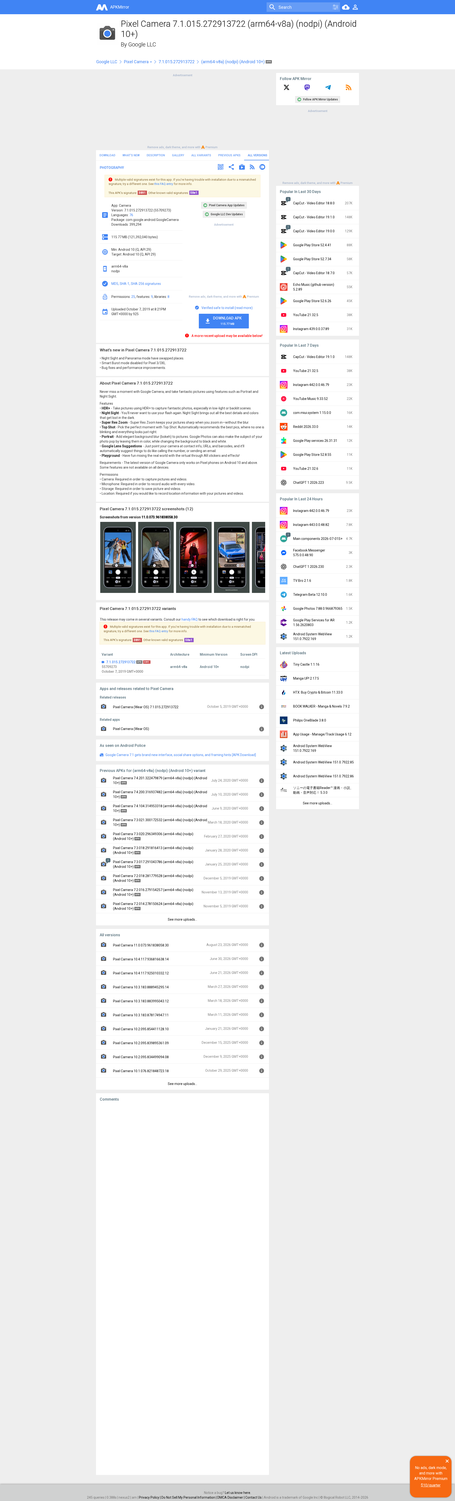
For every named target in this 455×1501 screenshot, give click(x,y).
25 (133, 297)
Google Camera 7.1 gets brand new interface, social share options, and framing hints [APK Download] (180, 755)
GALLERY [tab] (178, 155)
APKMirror (119, 6)
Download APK (227, 321)
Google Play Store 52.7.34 (312, 259)
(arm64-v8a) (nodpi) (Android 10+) (233, 61)
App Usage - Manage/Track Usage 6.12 (322, 734)
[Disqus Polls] (182, 1165)
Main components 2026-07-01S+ (317, 539)
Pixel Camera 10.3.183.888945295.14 (141, 987)
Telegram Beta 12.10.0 (310, 594)
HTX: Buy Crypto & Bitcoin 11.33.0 (318, 692)
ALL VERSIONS (257, 155)
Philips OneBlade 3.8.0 (309, 720)
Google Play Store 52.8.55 (312, 455)
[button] (220, 167)
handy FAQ (190, 619)
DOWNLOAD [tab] (107, 155)
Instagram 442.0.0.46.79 (311, 385)
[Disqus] (182, 1288)
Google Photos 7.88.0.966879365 (317, 608)
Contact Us (253, 1497)
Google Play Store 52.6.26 (312, 301)
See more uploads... (182, 919)
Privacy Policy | (150, 1497)
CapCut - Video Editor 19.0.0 (314, 231)
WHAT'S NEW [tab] (131, 155)
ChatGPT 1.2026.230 (308, 567)
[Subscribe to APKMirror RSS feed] (348, 89)
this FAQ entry (163, 184)
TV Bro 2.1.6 (302, 580)
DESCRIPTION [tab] (156, 155)
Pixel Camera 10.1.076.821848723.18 (141, 1071)
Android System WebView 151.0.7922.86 (323, 776)
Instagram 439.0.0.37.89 (311, 329)
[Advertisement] (182, 111)
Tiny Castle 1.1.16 (306, 664)
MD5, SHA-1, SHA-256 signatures (136, 284)
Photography (112, 168)
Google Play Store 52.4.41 (312, 245)
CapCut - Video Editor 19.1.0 (314, 217)
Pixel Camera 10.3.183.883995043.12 (141, 1001)
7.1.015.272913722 (177, 61)
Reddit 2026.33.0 (305, 427)
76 (131, 215)
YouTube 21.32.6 (305, 468)
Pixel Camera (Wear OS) (131, 729)
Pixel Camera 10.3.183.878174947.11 (141, 1015)
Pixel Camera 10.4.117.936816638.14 (141, 959)
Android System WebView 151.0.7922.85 (323, 762)
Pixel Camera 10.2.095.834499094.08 (141, 1057)
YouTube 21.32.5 (305, 315)
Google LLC (142, 44)
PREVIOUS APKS (229, 155)
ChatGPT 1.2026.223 (308, 482)
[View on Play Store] (242, 167)
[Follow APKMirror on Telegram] (328, 89)
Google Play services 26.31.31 (315, 441)
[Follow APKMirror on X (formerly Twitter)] (286, 89)
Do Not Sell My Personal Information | (189, 1497)
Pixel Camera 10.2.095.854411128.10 (141, 1029)
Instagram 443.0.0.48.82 (311, 525)
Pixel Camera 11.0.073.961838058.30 (141, 945)
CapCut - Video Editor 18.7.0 (314, 273)
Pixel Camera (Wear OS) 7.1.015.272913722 (145, 707)
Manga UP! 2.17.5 (306, 678)
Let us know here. (238, 1493)
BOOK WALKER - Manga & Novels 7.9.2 (321, 706)
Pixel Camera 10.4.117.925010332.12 (141, 973)
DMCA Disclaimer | (231, 1497)
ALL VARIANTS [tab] (201, 155)
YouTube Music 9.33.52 (310, 399)
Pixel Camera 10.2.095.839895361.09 (141, 1043)
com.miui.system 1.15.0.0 (312, 413)
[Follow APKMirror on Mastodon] (307, 89)
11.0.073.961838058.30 (159, 517)
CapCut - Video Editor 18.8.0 (314, 203)
